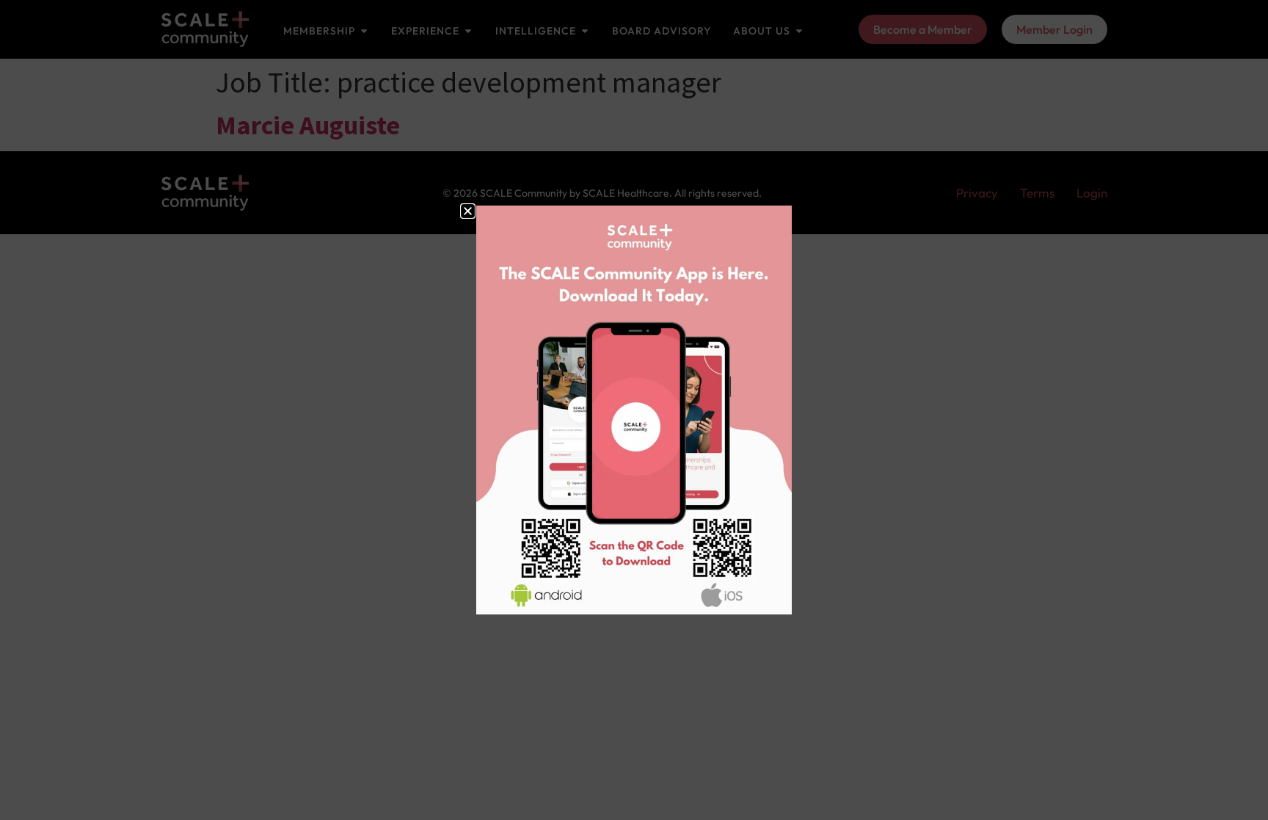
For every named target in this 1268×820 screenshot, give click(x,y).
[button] (467, 211)
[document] (634, 410)
